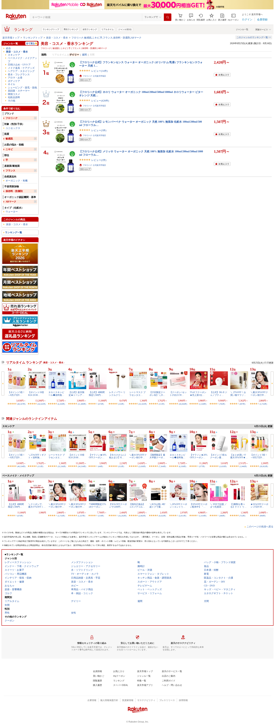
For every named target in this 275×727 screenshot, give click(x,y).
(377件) (202, 466)
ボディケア (14, 81)
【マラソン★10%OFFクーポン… (97, 456)
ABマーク (11, 201)
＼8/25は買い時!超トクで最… (157, 505)
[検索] (167, 17)
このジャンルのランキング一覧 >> (253, 37)
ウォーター (12, 211)
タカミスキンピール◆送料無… (56, 393)
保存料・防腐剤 (14, 191)
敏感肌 (9, 138)
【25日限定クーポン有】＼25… (157, 393)
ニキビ (9, 149)
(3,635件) (223, 466)
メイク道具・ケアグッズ (21, 68)
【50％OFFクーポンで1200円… (118, 505)
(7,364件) (162, 466)
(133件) (121, 404)
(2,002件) (142, 516)
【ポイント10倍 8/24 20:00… (36, 393)
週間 (84, 54)
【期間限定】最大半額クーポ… (157, 456)
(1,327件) (81, 516)
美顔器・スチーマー (19, 90)
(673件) (101, 404)
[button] (191, 17)
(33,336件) (62, 466)
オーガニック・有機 (17, 180)
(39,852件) (264, 466)
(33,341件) (142, 404)
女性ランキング (89, 29)
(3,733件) (263, 404)
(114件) (101, 516)
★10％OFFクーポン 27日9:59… (259, 505)
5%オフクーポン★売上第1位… (198, 393)
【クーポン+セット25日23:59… (178, 393)
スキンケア (14, 54)
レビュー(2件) (98, 160)
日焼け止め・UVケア (19, 64)
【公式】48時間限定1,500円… (97, 393)
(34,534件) (82, 466)
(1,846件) (243, 466)
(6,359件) (61, 404)
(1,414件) (202, 516)
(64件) (100, 466)
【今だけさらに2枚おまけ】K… (117, 456)
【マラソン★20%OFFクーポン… (198, 456)
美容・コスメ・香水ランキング (67, 43)
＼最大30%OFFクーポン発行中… (259, 393)
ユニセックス (13, 128)
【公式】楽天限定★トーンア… (76, 393)
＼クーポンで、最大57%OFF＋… (37, 505)
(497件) (242, 404)
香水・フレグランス (19, 74)
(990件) (262, 516)
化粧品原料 (14, 97)
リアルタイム (107, 29)
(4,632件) (162, 516)
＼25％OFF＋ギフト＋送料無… (37, 456)
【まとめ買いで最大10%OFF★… (239, 456)
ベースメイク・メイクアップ (22, 60)
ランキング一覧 (13, 232)
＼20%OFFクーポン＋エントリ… (178, 505)
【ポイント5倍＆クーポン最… (218, 456)
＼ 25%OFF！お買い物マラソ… (238, 393)
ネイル (11, 84)
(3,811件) (182, 516)
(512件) (121, 466)
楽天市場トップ (10, 37)
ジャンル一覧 (242, 29)
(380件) (222, 516)
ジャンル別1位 (125, 29)
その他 (11, 100)
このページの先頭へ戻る (260, 526)
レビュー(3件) (98, 130)
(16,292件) (122, 516)
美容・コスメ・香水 (57, 37)
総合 (8, 48)
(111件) (161, 404)
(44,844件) (183, 404)
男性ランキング (71, 29)
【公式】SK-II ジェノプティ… (218, 393)
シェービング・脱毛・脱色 (22, 87)
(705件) (222, 404)
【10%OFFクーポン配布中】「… (198, 505)
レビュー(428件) (100, 100)
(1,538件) (202, 404)
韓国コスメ (14, 94)
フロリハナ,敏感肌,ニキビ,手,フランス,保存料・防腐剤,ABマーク (106, 37)
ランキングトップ (51, 29)
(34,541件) (41, 404)
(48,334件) (21, 466)
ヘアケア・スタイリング (21, 71)
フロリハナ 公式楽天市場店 (94, 76)
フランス (10, 170)
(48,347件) (21, 404)
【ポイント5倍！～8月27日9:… (16, 393)
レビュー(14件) (99, 71)
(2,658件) (142, 466)
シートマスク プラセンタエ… (137, 393)
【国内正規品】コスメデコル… (137, 505)
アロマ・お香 (15, 77)
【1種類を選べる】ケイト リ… (238, 505)
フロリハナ (12, 118)
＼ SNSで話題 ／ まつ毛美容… (218, 505)
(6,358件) (182, 466)
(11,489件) (82, 404)
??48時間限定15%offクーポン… (97, 505)
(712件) (242, 516)
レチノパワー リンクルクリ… (117, 393)
